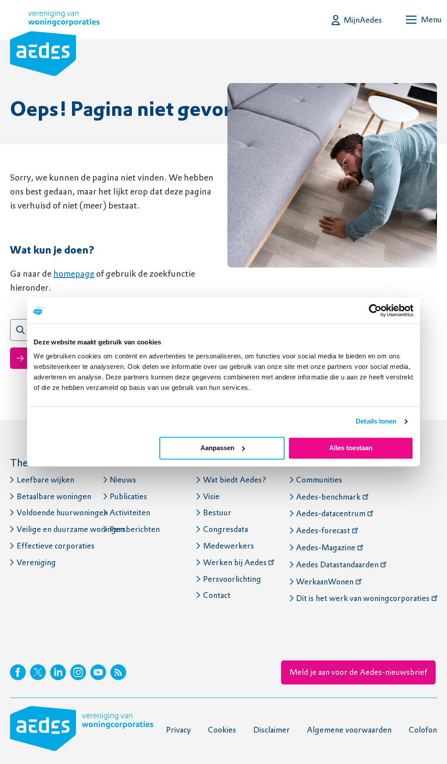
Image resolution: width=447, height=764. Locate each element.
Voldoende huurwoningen (62, 512)
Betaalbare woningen (54, 496)
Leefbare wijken (45, 480)
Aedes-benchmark (328, 497)
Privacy (178, 730)
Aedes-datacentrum (330, 513)
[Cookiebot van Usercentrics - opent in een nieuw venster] (375, 310)
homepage (73, 273)
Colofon (423, 730)
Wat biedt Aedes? (234, 480)
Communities (319, 480)
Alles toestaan (350, 447)
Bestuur (217, 512)
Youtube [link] (98, 672)
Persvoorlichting (232, 579)
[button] (357, 20)
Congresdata (225, 529)
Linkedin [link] (58, 672)
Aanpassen (217, 447)
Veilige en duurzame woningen (71, 529)
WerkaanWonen (325, 581)
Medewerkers (228, 546)
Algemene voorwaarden (349, 730)
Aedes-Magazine (325, 547)
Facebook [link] (18, 672)
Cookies (222, 730)
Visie (211, 496)
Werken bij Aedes (235, 562)
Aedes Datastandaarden (337, 564)
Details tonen (376, 421)
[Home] (55, 45)
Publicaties (128, 496)
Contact (216, 595)
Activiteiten (130, 512)
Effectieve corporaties (56, 546)
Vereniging (36, 562)
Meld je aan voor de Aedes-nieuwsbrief (358, 672)
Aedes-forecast (323, 530)
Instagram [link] (78, 672)
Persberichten (135, 529)
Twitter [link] (38, 672)
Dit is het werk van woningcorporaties (363, 598)
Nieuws (123, 480)
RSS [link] (118, 672)
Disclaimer (271, 730)
